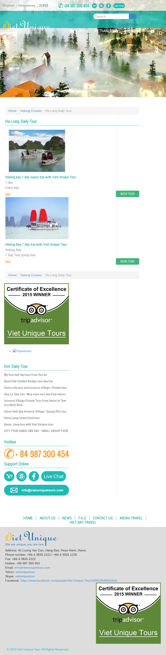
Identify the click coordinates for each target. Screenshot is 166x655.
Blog (84, 30)
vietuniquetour (25, 572)
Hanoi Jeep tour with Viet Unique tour (28, 424)
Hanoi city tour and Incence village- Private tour (35, 387)
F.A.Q (82, 518)
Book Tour (127, 194)
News (67, 518)
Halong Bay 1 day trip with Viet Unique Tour (36, 244)
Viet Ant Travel (83, 522)
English (8, 5)
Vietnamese (26, 5)
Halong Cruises (141, 30)
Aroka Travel (131, 518)
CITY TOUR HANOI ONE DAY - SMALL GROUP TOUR (36, 431)
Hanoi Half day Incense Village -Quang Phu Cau (35, 411)
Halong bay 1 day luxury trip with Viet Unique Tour (40, 177)
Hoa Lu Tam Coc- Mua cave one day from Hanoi (34, 394)
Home (12, 110)
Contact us (103, 518)
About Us (48, 518)
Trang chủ (73, 26)
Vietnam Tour (106, 30)
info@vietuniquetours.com (32, 567)
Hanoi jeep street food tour (22, 418)
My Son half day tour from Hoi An (25, 375)
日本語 (43, 5)
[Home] (28, 27)
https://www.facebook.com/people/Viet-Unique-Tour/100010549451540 (69, 580)
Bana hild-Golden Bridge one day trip (28, 381)
